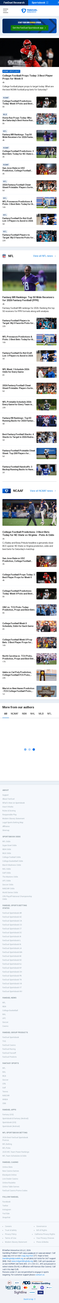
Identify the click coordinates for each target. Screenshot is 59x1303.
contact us (39, 1275)
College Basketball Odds (12, 861)
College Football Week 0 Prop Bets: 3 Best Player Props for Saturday (17, 642)
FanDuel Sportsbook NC (12, 960)
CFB (4, 1084)
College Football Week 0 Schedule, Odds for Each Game (17, 624)
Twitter (5, 1206)
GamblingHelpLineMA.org (12, 1258)
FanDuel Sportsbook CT (12, 929)
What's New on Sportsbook (13, 803)
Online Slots (7, 1167)
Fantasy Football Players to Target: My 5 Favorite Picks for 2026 (17, 237)
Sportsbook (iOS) (9, 1122)
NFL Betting (7, 1144)
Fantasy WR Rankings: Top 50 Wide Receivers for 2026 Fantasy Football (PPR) (18, 137)
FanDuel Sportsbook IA (11, 936)
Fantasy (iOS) (8, 1115)
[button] (29, 28)
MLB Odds (6, 853)
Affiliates (6, 826)
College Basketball (10, 1010)
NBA (24, 713)
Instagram (6, 1210)
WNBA (5, 1099)
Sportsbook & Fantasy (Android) (15, 1118)
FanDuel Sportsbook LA (11, 948)
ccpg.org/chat (27, 1256)
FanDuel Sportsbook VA (12, 984)
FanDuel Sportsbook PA (11, 976)
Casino (5, 1026)
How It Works (7, 807)
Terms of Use (10, 1238)
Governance (41, 1226)
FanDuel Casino (9, 1045)
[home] (29, 11)
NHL (32, 713)
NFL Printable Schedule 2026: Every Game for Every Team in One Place (17, 404)
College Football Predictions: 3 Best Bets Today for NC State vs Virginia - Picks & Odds (18, 154)
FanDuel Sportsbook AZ (12, 917)
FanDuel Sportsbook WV (12, 991)
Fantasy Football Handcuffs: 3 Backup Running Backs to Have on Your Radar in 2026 (17, 469)
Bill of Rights (41, 1230)
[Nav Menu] (5, 10)
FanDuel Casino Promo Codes (14, 1191)
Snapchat (6, 1217)
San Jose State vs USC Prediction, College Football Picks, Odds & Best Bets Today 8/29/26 (17, 172)
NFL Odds (6, 841)
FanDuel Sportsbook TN (12, 980)
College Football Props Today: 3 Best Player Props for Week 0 (18, 576)
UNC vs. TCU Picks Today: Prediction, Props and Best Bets (18, 608)
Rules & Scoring (9, 811)
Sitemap (5, 830)
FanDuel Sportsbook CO (12, 925)
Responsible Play (9, 815)
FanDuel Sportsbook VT (12, 987)
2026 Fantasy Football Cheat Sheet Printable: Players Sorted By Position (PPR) (18, 187)
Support (5, 795)
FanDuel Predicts (9, 1057)
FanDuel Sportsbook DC (12, 933)
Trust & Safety (11, 1230)
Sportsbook (38, 2)
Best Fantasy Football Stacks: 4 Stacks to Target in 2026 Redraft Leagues (18, 437)
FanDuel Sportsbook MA (12, 952)
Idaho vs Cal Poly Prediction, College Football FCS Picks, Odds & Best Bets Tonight (16, 675)
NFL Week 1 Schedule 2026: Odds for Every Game (16, 370)
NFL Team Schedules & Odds (14, 1156)
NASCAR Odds (8, 889)
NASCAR (6, 1096)
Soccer (5, 1022)
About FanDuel (8, 799)
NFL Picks (6, 1148)
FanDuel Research (14, 2)
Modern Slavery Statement (13, 819)
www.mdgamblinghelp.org (22, 1261)
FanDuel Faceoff (9, 1053)
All (5, 713)
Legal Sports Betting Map (12, 822)
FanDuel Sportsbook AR (12, 913)
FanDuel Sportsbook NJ (12, 964)
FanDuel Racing (9, 1049)
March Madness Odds (11, 865)
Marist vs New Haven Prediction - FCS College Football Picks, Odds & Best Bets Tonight (18, 691)
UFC (4, 1018)
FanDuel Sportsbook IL (11, 940)
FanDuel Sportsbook (10, 1037)
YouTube (6, 1213)
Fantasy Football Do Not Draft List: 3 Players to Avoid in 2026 (17, 219)
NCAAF (14, 713)
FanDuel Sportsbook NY (12, 968)
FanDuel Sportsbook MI (11, 956)
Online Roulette (8, 1183)
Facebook (6, 1202)
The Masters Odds (10, 877)
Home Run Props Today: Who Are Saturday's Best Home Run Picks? (17, 120)
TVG (4, 1041)
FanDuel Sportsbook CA (12, 921)
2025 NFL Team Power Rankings (15, 1152)
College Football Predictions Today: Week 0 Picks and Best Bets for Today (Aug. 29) (17, 104)
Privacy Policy (10, 1234)
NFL (49, 713)
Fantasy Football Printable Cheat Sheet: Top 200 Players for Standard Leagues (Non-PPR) (18, 453)
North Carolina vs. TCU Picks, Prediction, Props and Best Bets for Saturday (18, 658)
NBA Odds (6, 849)
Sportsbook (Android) (11, 1126)
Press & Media (42, 1242)
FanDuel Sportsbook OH (12, 972)
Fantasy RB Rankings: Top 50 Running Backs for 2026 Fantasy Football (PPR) (18, 421)
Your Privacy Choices (45, 1238)
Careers (8, 1226)
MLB (41, 713)
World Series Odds (10, 892)
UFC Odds (6, 881)
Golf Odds (6, 873)
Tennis (5, 1092)
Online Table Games (10, 1187)
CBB (4, 1103)
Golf (4, 1088)
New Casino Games (10, 1171)
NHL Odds (6, 869)
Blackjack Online (9, 1175)
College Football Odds (11, 857)
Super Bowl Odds (9, 845)
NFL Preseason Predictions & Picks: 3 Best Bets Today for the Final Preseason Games (18, 204)
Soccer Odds (7, 885)
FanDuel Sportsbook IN (11, 944)
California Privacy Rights (45, 1234)
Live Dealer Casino (10, 1179)
